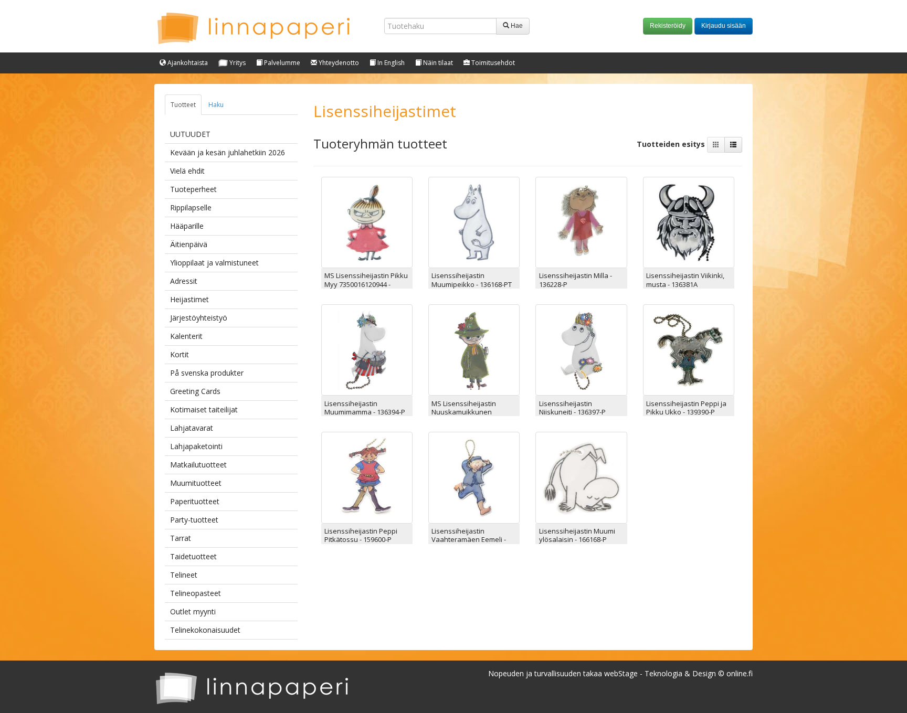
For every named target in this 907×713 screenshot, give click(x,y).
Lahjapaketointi (196, 446)
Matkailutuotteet (198, 465)
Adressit (183, 281)
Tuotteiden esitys (672, 143)
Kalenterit (186, 336)
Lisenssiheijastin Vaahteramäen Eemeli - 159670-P (468, 539)
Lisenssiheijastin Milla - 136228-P (575, 280)
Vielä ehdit (187, 171)
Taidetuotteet (193, 556)
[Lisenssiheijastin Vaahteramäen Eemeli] (474, 477)
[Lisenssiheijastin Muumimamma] (367, 349)
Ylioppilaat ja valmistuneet (214, 263)
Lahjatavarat (191, 428)
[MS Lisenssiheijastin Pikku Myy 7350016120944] (367, 221)
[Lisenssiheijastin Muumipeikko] (474, 221)
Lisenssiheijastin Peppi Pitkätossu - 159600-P (360, 535)
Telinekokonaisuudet (205, 630)
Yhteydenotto (338, 62)
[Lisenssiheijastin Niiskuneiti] (581, 349)
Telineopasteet (195, 593)
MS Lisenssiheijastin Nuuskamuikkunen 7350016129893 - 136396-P (472, 412)
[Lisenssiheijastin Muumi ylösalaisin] (581, 477)
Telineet (183, 575)
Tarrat (180, 538)
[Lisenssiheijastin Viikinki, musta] (688, 221)
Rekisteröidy (667, 25)
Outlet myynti (193, 611)
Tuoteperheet (193, 189)
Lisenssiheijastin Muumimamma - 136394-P (364, 408)
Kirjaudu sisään (723, 25)
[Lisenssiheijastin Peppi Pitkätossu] (367, 477)
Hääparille (187, 226)
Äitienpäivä (188, 244)
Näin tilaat (437, 62)
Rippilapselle (191, 207)
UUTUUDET (190, 134)
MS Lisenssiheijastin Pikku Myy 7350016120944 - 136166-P (366, 284)
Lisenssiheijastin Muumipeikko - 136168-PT (471, 280)
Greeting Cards (195, 391)
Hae (516, 25)
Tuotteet (183, 104)
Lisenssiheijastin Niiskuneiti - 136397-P (572, 408)
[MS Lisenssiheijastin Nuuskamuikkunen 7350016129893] (474, 349)
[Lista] (733, 145)
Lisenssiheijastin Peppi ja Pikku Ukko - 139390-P (686, 408)
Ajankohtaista (187, 62)
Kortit (179, 354)
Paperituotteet (194, 501)
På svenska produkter (207, 373)
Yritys (237, 62)
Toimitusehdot (492, 62)
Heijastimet (189, 299)
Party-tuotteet (194, 520)
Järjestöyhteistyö (198, 318)
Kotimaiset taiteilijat (204, 409)
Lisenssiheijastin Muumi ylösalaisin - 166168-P (577, 535)
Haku (216, 104)
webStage (621, 673)
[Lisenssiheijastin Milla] (581, 221)
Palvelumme (281, 62)
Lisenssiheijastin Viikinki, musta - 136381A (685, 280)
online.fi (739, 673)
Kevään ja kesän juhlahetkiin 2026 (227, 152)
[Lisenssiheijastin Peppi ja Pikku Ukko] (688, 349)
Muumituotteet (196, 483)
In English (390, 62)
